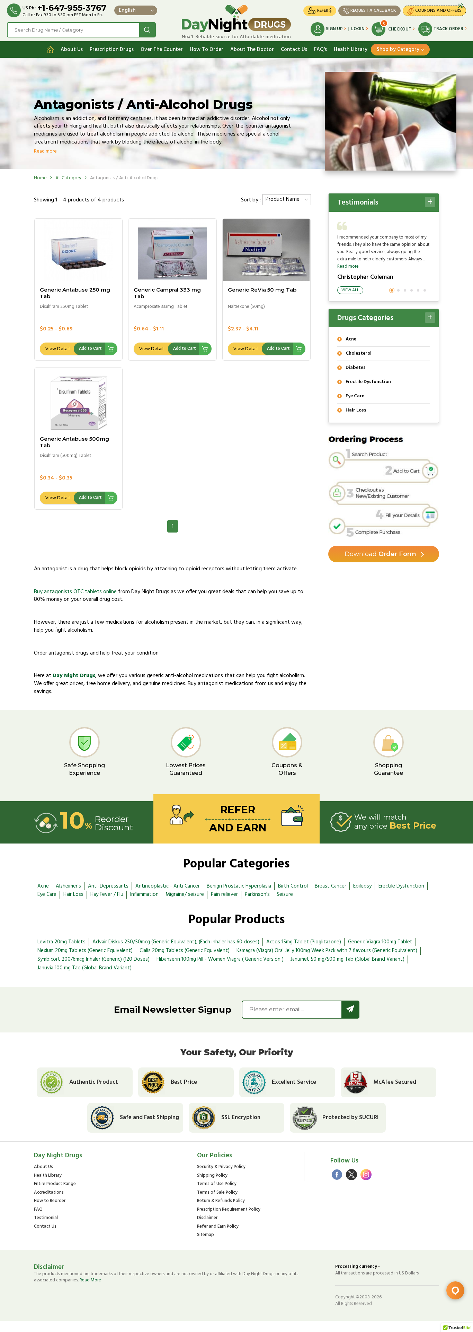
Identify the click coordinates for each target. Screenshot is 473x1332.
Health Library (350, 49)
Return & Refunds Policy (221, 1201)
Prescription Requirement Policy (228, 1209)
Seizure (285, 894)
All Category (68, 178)
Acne (43, 886)
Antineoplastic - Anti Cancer (167, 886)
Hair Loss (73, 894)
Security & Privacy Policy (221, 1167)
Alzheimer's (68, 886)
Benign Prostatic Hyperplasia (239, 886)
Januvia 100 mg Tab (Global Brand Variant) (84, 968)
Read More (90, 1280)
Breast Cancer (330, 886)
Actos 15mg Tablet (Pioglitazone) (303, 942)
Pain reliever (224, 894)
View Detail (57, 348)
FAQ (38, 1209)
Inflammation (144, 894)
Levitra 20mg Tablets (61, 942)
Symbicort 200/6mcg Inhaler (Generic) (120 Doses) (93, 959)
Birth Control (293, 886)
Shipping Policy (212, 1176)
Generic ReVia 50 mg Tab (262, 289)
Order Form (380, 554)
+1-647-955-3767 (71, 8)
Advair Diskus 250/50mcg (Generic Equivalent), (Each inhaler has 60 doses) (175, 942)
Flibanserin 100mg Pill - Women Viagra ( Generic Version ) (220, 959)
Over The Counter (162, 49)
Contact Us (294, 49)
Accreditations (49, 1193)
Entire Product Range (55, 1184)
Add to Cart (90, 348)
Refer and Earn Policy (218, 1226)
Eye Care (46, 894)
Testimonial (46, 1218)
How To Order (206, 49)
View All (350, 290)
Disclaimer (207, 1218)
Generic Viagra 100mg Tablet (380, 942)
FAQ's (320, 49)
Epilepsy (362, 886)
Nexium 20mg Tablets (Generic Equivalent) (85, 950)
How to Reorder (49, 1201)
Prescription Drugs (112, 49)
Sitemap (205, 1235)
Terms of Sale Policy (217, 1193)
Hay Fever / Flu (106, 894)
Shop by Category (398, 49)
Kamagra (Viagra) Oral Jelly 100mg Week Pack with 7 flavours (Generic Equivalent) (327, 950)
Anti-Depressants (108, 886)
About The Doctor (252, 49)
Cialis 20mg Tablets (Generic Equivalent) (185, 950)
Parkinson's (257, 894)
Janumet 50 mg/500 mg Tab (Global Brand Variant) (347, 959)
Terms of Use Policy (217, 1184)
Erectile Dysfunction (401, 886)
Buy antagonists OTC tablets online (75, 591)
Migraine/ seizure (185, 894)
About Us (72, 49)
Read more (348, 266)
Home (40, 178)
